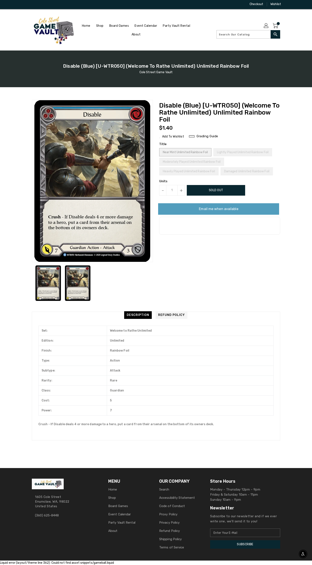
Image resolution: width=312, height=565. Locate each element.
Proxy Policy (168, 514)
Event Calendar (119, 514)
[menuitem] (86, 25)
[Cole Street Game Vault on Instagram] (34, 4)
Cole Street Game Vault (156, 72)
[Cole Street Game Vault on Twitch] (50, 4)
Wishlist (275, 4)
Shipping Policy (170, 539)
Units (163, 181)
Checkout (256, 4)
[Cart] (276, 26)
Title (163, 144)
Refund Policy (169, 531)
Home (112, 489)
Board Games (118, 506)
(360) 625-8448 (47, 515)
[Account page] (266, 26)
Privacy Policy (169, 522)
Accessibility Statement (177, 498)
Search (164, 489)
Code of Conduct (172, 506)
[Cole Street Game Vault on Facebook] (26, 4)
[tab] (138, 315)
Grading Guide (207, 136)
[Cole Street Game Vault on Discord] (42, 4)
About (113, 531)
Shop (112, 498)
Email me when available (218, 209)
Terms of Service (171, 547)
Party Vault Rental (121, 522)
